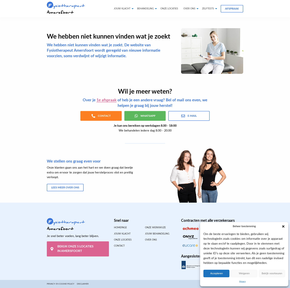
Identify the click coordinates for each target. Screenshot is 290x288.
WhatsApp (147, 116)
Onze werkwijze (155, 227)
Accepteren (216, 273)
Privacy (242, 281)
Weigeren (244, 273)
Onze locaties (169, 9)
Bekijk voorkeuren (272, 273)
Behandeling (145, 9)
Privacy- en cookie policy (60, 284)
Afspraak (232, 8)
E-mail (192, 116)
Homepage (120, 227)
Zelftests (208, 9)
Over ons (189, 9)
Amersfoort (66, 9)
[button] (283, 226)
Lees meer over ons (65, 187)
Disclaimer (83, 284)
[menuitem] (169, 9)
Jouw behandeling (157, 234)
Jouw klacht (122, 9)
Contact (119, 246)
